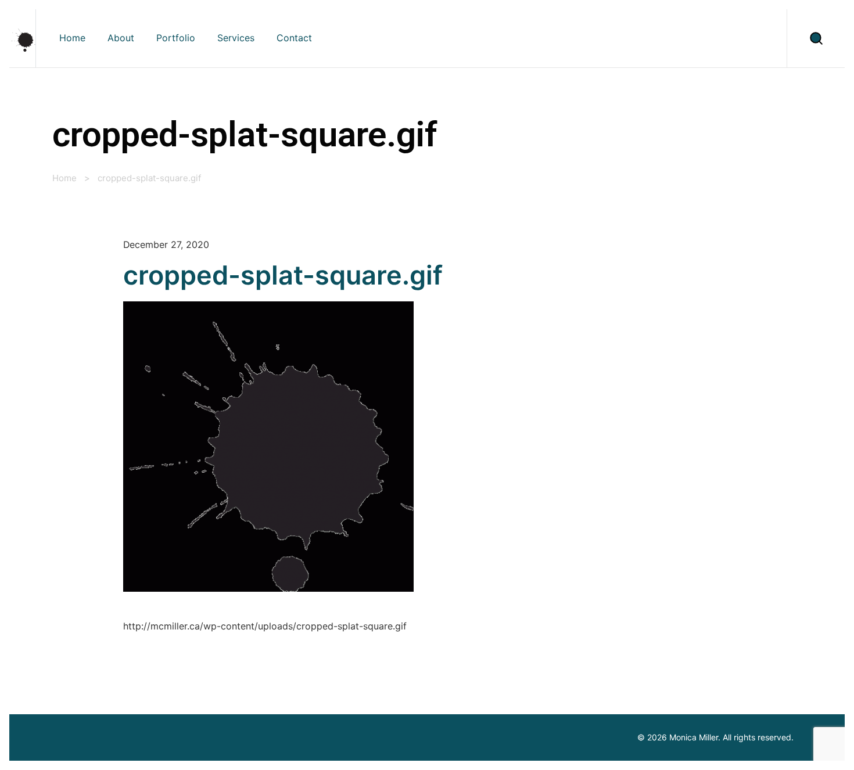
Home (64, 177)
